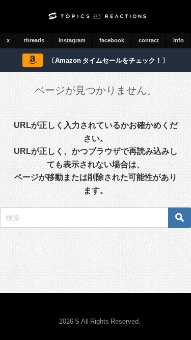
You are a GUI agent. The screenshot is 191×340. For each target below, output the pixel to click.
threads (34, 40)
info (178, 40)
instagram (72, 40)
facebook (111, 40)
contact (149, 40)
